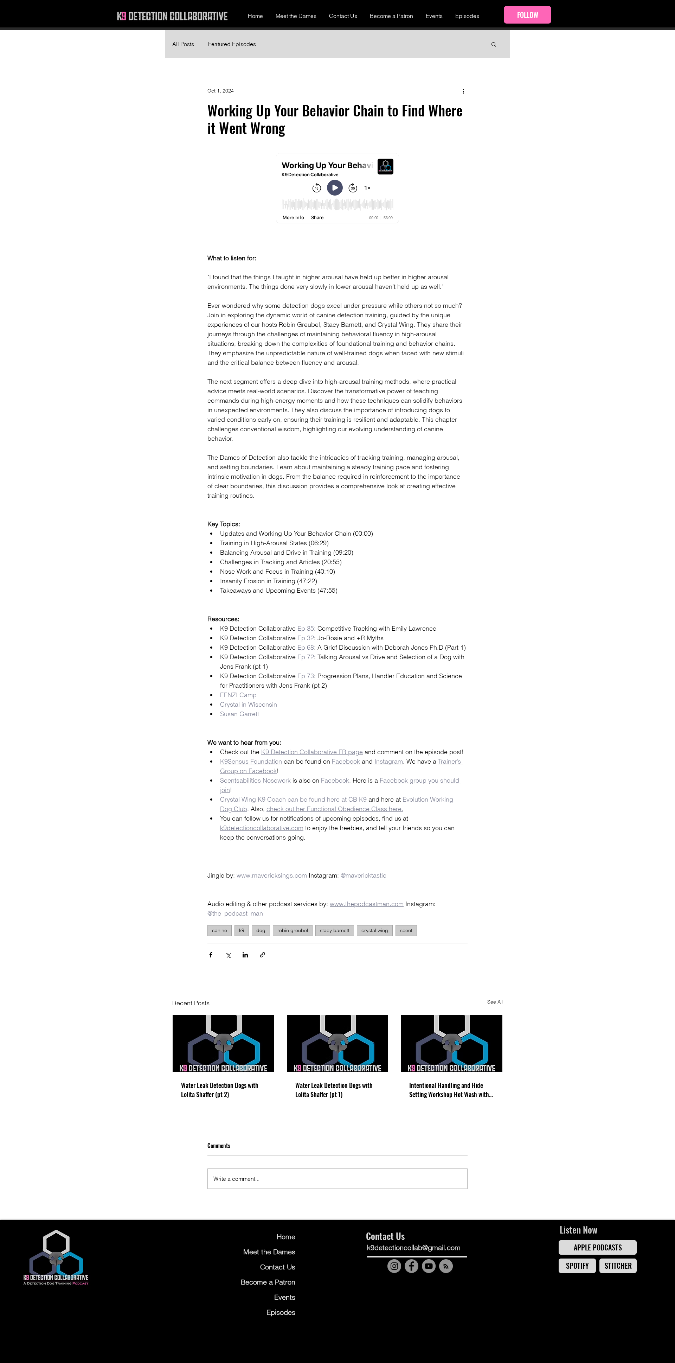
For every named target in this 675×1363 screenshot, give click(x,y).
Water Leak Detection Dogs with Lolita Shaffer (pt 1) (334, 1090)
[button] (493, 44)
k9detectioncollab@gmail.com (414, 1247)
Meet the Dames (269, 1251)
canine (219, 930)
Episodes (280, 1312)
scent (406, 930)
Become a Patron (268, 1282)
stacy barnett (334, 930)
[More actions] (463, 91)
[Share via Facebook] (210, 954)
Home (286, 1236)
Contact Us (277, 1266)
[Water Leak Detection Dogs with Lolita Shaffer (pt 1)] (337, 1043)
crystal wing (374, 930)
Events (284, 1297)
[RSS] (446, 1266)
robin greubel (292, 930)
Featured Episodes (232, 43)
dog (260, 930)
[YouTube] (429, 1266)
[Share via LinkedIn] (245, 954)
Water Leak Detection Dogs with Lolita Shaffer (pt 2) (219, 1090)
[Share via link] (262, 954)
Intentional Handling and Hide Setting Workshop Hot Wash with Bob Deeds (449, 1090)
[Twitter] (450, 1284)
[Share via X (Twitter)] (228, 954)
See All (495, 1002)
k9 (241, 930)
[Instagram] (394, 1266)
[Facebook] (411, 1266)
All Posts (183, 43)
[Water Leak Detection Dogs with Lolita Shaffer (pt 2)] (223, 1043)
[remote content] (337, 189)
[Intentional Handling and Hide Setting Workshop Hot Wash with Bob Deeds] (451, 1043)
